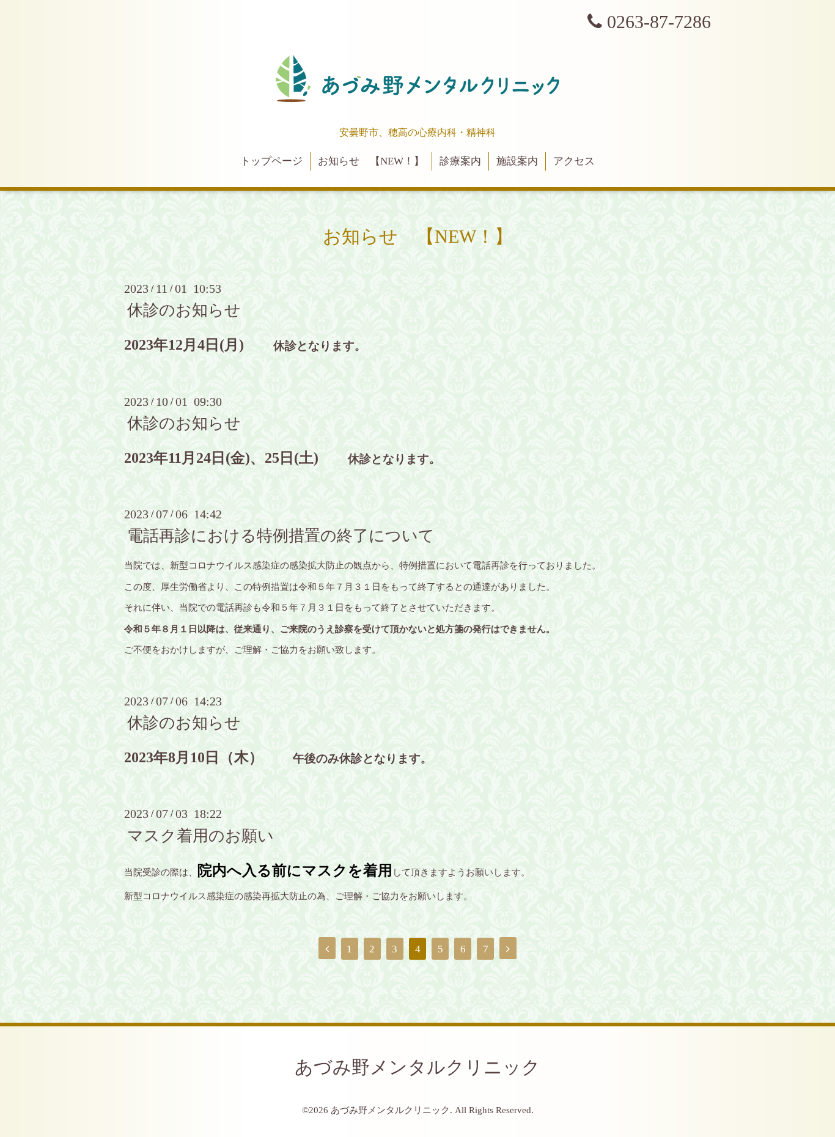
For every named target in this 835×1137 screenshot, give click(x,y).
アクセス (574, 161)
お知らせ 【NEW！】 (371, 161)
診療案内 (460, 161)
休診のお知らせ (184, 310)
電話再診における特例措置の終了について (281, 536)
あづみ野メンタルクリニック (417, 1067)
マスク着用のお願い (200, 835)
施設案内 (517, 161)
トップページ (271, 161)
